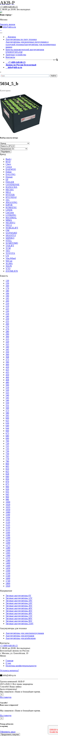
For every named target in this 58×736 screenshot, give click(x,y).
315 (7, 339)
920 (7, 489)
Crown (9, 167)
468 (7, 380)
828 (7, 474)
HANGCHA (11, 187)
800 (7, 464)
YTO (8, 268)
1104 (8, 517)
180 (7, 291)
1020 (8, 504)
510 (7, 387)
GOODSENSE (12, 184)
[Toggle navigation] (1, 32)
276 (7, 329)
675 (7, 433)
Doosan (9, 177)
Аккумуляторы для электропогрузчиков (25, 633)
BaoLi (8, 159)
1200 (8, 537)
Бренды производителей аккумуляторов (25, 49)
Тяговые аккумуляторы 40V (19, 608)
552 (7, 405)
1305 (8, 553)
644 (7, 428)
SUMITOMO (12, 243)
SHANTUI (11, 235)
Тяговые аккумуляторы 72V (19, 616)
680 (7, 436)
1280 (8, 548)
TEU (8, 250)
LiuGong (10, 212)
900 (7, 487)
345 (7, 349)
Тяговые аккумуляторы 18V (19, 600)
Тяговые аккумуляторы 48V (19, 613)
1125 (8, 525)
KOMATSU (11, 207)
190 (7, 296)
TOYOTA (10, 253)
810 (7, 469)
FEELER (10, 182)
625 (7, 420)
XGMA (9, 263)
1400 (8, 563)
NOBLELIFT (12, 228)
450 (7, 375)
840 (7, 476)
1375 (8, 558)
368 (7, 357)
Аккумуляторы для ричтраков (20, 636)
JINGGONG (11, 202)
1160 (8, 532)
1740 (8, 581)
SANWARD (11, 233)
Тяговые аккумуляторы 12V (19, 598)
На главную (5, 697)
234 (7, 314)
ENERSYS (11, 52)
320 (7, 342)
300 (7, 336)
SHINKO (10, 238)
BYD (8, 161)
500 (7, 385)
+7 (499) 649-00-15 (9, 7)
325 (7, 344)
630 (7, 423)
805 (7, 466)
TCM (8, 248)
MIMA (9, 220)
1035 (8, 507)
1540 (8, 576)
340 (7, 347)
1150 (8, 527)
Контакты (10, 57)
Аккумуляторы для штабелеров (21, 638)
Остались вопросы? (9, 670)
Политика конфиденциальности (21, 665)
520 (7, 390)
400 (7, 364)
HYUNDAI (11, 197)
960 (7, 497)
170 (7, 288)
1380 (8, 560)
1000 (8, 502)
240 (7, 316)
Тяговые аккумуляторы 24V (19, 603)
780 (7, 461)
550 (7, 403)
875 (7, 484)
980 (7, 499)
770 (7, 459)
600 (7, 418)
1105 (8, 520)
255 (7, 321)
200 (7, 301)
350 (7, 352)
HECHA (10, 189)
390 (7, 362)
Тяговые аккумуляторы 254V (20, 623)
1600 (8, 578)
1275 (8, 545)
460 (7, 377)
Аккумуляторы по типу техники (21, 39)
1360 (8, 555)
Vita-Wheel (11, 258)
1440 (8, 565)
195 (7, 298)
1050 (8, 509)
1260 (8, 543)
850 (7, 479)
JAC (8, 200)
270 (7, 326)
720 (7, 443)
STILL (9, 240)
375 (7, 359)
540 (7, 395)
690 (7, 438)
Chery (8, 164)
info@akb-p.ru (9, 27)
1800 (8, 583)
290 (7, 334)
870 (7, 481)
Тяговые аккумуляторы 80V (19, 618)
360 (7, 354)
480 (7, 382)
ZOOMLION (12, 271)
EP (7, 179)
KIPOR (9, 205)
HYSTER (10, 195)
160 (7, 286)
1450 (8, 568)
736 (7, 451)
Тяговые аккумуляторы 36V (19, 606)
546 (7, 400)
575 (7, 410)
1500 (8, 570)
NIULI (9, 225)
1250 (8, 540)
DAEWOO (11, 169)
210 (7, 303)
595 (7, 415)
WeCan (9, 261)
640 (7, 425)
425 (7, 369)
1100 (8, 515)
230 (7, 311)
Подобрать (5, 152)
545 (7, 397)
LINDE (9, 210)
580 (7, 413)
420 (7, 367)
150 (7, 283)
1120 (8, 522)
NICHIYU (10, 222)
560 (7, 408)
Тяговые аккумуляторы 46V (19, 611)
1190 (8, 535)
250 (7, 319)
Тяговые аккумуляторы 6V (18, 595)
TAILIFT (10, 245)
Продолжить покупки (10, 734)
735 (7, 448)
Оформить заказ (7, 731)
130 (7, 280)
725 (7, 446)
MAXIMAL (11, 217)
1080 (8, 512)
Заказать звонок (7, 24)
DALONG (10, 174)
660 (7, 431)
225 (7, 308)
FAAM (19, 52)
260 (7, 324)
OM (7, 230)
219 (7, 306)
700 (7, 441)
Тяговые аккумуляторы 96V (19, 621)
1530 (8, 573)
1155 (8, 530)
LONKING (11, 215)
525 (7, 392)
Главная (9, 660)
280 (7, 331)
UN (7, 256)
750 (7, 453)
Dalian (9, 172)
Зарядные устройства (16, 54)
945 (7, 494)
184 (7, 293)
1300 (8, 550)
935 (7, 492)
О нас (8, 663)
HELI (8, 192)
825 (7, 471)
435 (7, 372)
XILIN (9, 266)
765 (7, 456)
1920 (8, 586)
